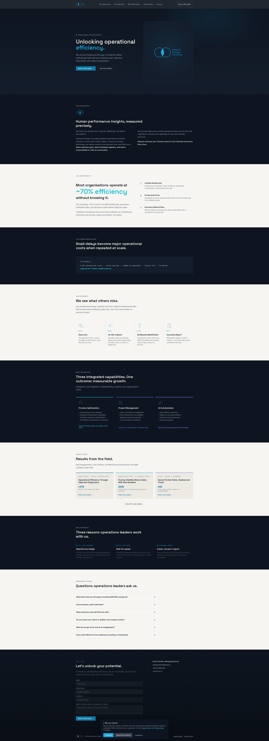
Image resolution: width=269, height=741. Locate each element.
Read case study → (85, 495)
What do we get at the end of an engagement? (95, 627)
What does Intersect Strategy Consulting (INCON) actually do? (102, 597)
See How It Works (106, 68)
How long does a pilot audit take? (90, 604)
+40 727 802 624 (159, 668)
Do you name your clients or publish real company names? (100, 620)
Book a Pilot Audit (184, 4)
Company (79, 696)
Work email (80, 688)
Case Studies (148, 4)
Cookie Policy (188, 736)
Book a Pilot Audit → (85, 68)
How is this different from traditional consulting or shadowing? (102, 635)
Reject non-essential (123, 735)
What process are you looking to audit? (92, 704)
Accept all (108, 735)
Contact (159, 4)
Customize (138, 735)
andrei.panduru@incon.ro (161, 665)
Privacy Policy (178, 736)
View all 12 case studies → (134, 504)
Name (78, 680)
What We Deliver (134, 4)
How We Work (119, 4)
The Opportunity (105, 4)
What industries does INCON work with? (92, 612)
